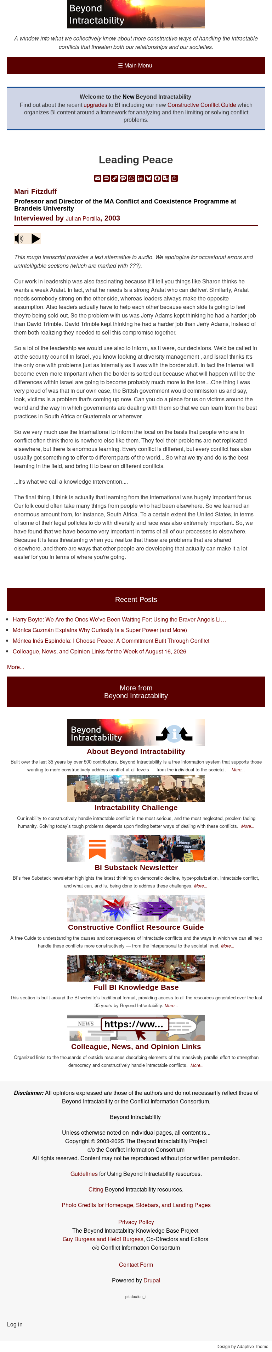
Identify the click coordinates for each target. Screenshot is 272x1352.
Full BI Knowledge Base (136, 987)
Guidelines (84, 1173)
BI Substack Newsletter (136, 867)
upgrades (95, 105)
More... (15, 667)
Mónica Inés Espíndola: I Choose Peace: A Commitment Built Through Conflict (111, 640)
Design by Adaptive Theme (242, 1346)
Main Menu (135, 65)
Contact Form (136, 1264)
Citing (96, 1189)
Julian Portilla (83, 218)
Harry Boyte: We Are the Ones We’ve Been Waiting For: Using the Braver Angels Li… (119, 619)
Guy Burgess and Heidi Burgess (103, 1239)
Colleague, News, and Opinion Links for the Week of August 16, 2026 (99, 651)
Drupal (151, 1280)
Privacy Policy (136, 1222)
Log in (15, 1324)
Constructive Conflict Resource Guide (136, 927)
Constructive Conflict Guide (202, 105)
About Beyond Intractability (136, 751)
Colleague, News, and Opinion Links (136, 1046)
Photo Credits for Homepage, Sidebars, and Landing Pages (136, 1205)
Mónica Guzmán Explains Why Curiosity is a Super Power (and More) (100, 630)
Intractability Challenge (136, 807)
